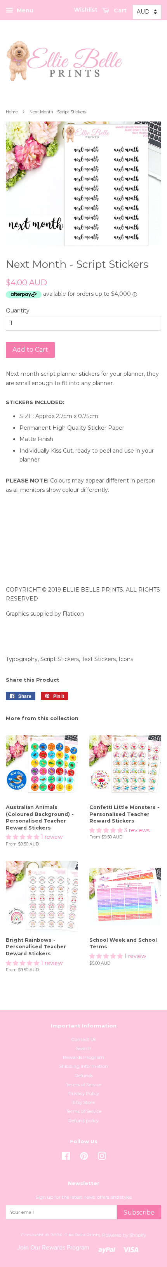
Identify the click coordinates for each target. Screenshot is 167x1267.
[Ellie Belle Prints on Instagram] (101, 1158)
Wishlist (85, 9)
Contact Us (83, 1039)
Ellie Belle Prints (82, 1235)
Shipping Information (83, 1066)
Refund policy (83, 1120)
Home (12, 112)
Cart (119, 10)
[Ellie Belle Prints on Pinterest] (84, 1158)
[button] (23, 836)
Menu (24, 10)
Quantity (18, 310)
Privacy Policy (83, 1093)
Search (83, 1048)
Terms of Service (83, 1084)
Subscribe (139, 1212)
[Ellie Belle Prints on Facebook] (65, 1158)
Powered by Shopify (124, 1235)
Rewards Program (83, 1057)
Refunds (84, 1075)
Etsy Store (84, 1102)
